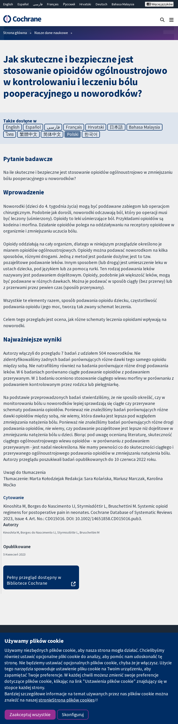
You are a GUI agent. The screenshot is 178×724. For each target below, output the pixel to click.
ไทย (10, 134)
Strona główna (15, 32)
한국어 (91, 134)
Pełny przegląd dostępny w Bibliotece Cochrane (34, 580)
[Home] (22, 19)
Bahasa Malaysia (123, 4)
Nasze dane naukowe (51, 32)
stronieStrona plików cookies (66, 700)
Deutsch (101, 4)
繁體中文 (28, 134)
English (8, 4)
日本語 (116, 127)
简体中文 (52, 134)
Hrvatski (85, 4)
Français (53, 4)
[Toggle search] (162, 19)
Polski (72, 134)
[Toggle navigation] (171, 19)
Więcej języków (162, 4)
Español (23, 4)
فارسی (38, 4)
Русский (69, 4)
